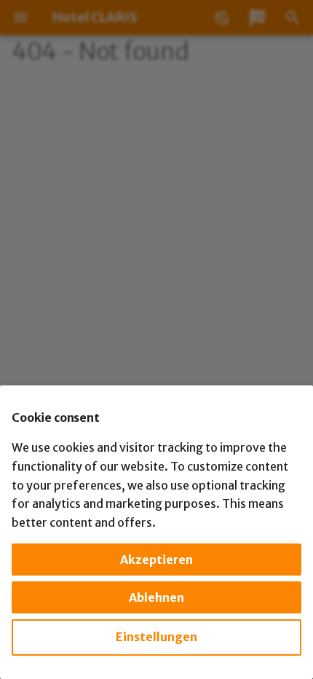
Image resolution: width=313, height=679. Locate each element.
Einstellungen (156, 636)
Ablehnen (156, 597)
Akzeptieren (156, 559)
